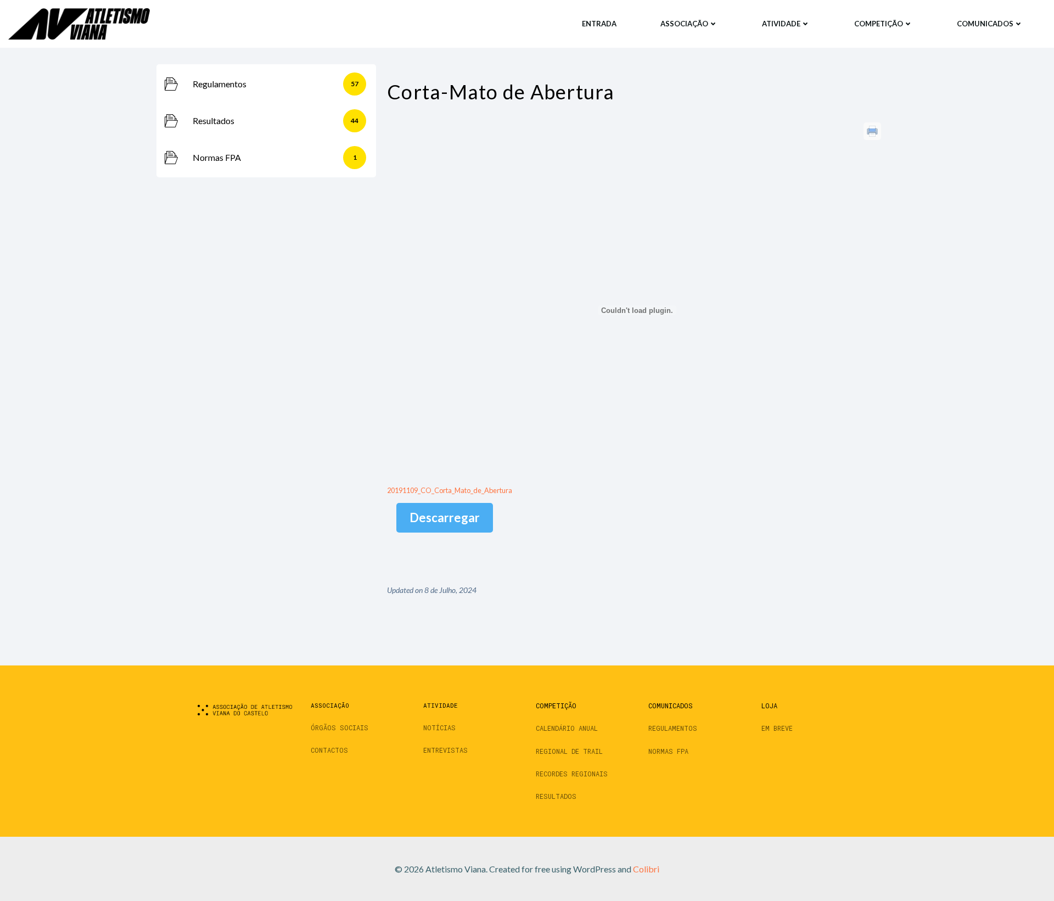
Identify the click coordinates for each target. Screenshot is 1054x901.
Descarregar (445, 517)
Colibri (646, 869)
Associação (684, 23)
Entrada (599, 23)
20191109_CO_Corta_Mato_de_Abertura (449, 490)
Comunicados (985, 23)
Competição (878, 23)
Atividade (781, 23)
